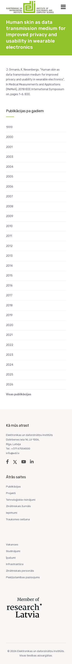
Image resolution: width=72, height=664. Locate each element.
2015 (9, 275)
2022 (9, 345)
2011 (9, 236)
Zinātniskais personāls (20, 570)
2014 (9, 266)
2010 (9, 226)
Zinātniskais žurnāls (18, 506)
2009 (9, 216)
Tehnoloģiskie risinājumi (20, 499)
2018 (9, 305)
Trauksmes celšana (18, 519)
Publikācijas (13, 486)
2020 (9, 325)
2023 (9, 354)
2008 (9, 206)
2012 (9, 246)
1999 (9, 127)
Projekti (11, 493)
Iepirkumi (11, 512)
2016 (9, 285)
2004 (9, 167)
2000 (9, 137)
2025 (9, 374)
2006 (9, 186)
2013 (9, 256)
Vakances (12, 544)
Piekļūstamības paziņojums (23, 577)
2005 (9, 176)
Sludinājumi (13, 551)
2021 (9, 335)
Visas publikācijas (18, 394)
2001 (9, 147)
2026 (9, 384)
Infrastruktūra (14, 564)
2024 (9, 364)
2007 (9, 196)
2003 (9, 157)
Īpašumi (11, 557)
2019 (9, 315)
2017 (9, 295)
